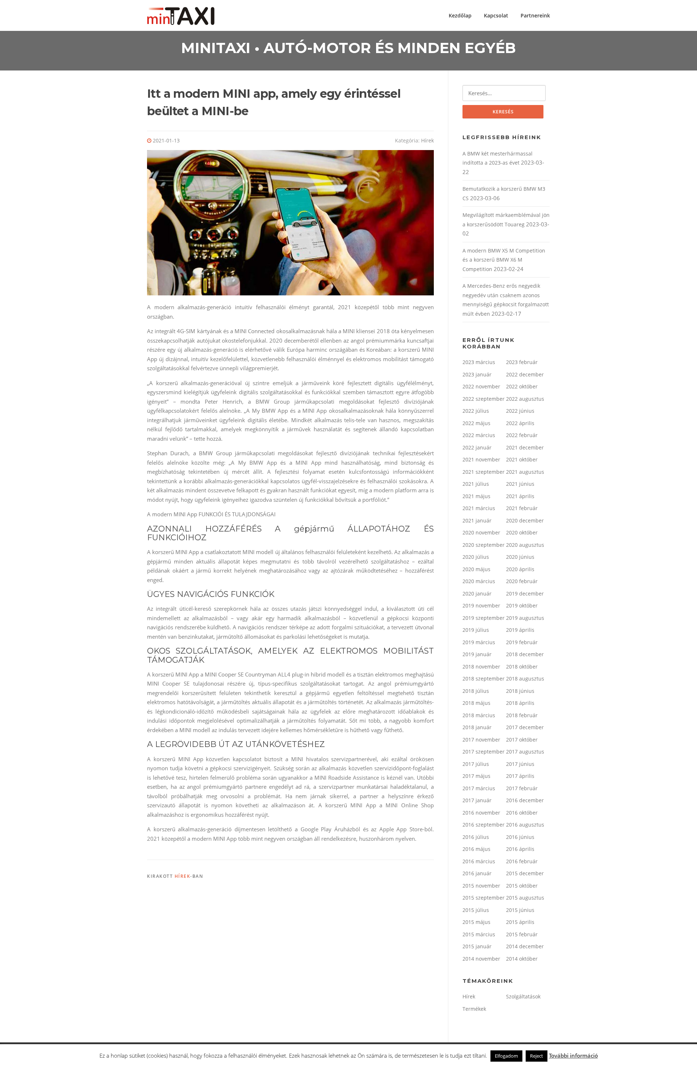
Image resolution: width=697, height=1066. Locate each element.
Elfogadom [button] (506, 1056)
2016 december (525, 800)
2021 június (520, 483)
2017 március (478, 788)
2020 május (476, 569)
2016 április (520, 848)
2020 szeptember (483, 544)
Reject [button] (536, 1056)
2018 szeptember (483, 678)
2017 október (522, 739)
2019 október (522, 605)
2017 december (525, 727)
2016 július (475, 836)
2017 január (477, 800)
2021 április (520, 496)
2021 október (522, 459)
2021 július (475, 483)
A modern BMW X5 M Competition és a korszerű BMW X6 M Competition (503, 259)
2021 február (522, 508)
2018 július (475, 690)
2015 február (522, 934)
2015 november (481, 885)
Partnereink (535, 15)
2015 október (522, 885)
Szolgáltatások (523, 996)
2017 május (476, 775)
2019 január (477, 654)
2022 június (520, 410)
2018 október (522, 666)
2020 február (522, 581)
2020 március (478, 581)
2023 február (522, 362)
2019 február (522, 642)
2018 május (476, 702)
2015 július (475, 909)
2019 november (481, 605)
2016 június (520, 836)
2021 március (478, 508)
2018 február (522, 715)
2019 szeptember (483, 617)
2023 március (478, 362)
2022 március (478, 435)
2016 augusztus (525, 824)
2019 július (475, 629)
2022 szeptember (483, 398)
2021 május (476, 496)
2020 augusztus (525, 544)
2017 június (520, 763)
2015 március (478, 934)
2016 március (478, 861)
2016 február (522, 861)
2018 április (520, 702)
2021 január (477, 520)
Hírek (427, 140)
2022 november (481, 386)
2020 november (481, 532)
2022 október (522, 386)
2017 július (475, 763)
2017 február (522, 788)
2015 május (476, 921)
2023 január (477, 374)
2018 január (477, 727)
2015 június (520, 909)
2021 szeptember (483, 471)
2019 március (478, 642)
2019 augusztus (525, 617)
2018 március (478, 715)
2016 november (481, 812)
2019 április (520, 629)
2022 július (475, 410)
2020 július (475, 556)
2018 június (520, 690)
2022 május (476, 423)
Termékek (474, 1008)
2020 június (520, 556)
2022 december (525, 374)
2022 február (522, 435)
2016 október (522, 812)
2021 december (525, 447)
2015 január (477, 946)
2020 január (477, 593)
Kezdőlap (460, 15)
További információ (573, 1055)
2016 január (477, 873)
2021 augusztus (525, 471)
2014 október (522, 958)
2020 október (522, 532)
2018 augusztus (525, 678)
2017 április (520, 775)
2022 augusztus (525, 398)
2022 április (520, 423)
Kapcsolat (496, 15)
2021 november (481, 459)
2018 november (481, 666)
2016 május (476, 848)
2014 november (481, 958)
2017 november (481, 739)
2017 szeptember (483, 751)
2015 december (525, 873)
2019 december (525, 593)
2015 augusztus (525, 897)
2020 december (525, 520)
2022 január (477, 447)
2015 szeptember (483, 897)
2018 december (525, 654)
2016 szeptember (483, 824)
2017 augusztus (525, 751)
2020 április (520, 569)
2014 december (525, 946)
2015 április (520, 921)
